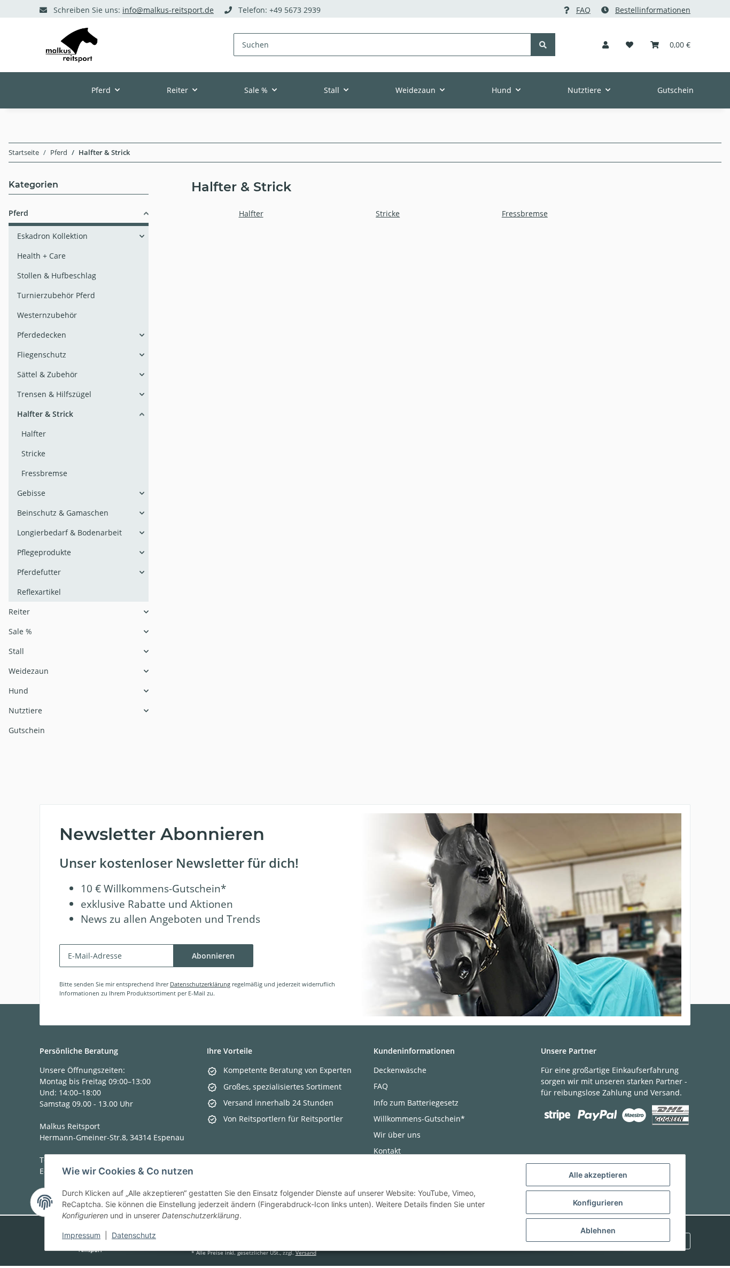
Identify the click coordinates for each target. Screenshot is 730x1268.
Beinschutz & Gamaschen (62, 513)
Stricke (388, 213)
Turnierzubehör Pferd (56, 295)
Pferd (18, 213)
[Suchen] (543, 44)
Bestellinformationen (652, 10)
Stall (16, 651)
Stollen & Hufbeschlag (56, 275)
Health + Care (41, 256)
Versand (306, 1252)
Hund (18, 691)
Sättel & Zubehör (47, 374)
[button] (605, 45)
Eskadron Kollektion (52, 236)
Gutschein (27, 730)
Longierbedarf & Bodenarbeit (69, 532)
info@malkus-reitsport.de (168, 10)
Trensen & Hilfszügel (54, 394)
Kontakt (387, 1151)
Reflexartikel (39, 592)
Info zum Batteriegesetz (416, 1103)
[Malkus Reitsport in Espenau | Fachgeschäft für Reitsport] (72, 45)
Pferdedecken (41, 335)
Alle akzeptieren (598, 1174)
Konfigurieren (598, 1202)
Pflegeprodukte (44, 552)
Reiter (19, 611)
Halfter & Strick (45, 414)
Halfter (251, 213)
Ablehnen (598, 1230)
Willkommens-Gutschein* (419, 1119)
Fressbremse (525, 213)
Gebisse (31, 493)
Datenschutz (134, 1235)
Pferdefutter (39, 572)
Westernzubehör (47, 315)
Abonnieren (213, 956)
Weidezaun (29, 671)
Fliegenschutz (41, 354)
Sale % (20, 631)
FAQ (583, 10)
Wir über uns (397, 1135)
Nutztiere (25, 710)
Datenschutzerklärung (200, 984)
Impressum (81, 1235)
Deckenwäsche (400, 1070)
